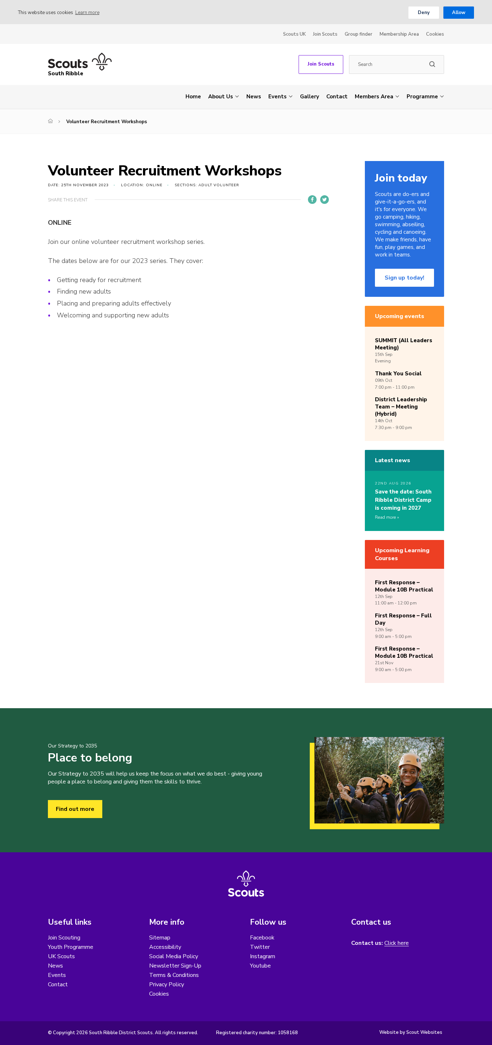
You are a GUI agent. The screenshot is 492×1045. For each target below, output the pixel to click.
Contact (337, 96)
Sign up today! (404, 278)
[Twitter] (324, 199)
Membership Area (399, 34)
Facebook (262, 938)
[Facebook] (312, 199)
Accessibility (165, 947)
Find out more (75, 809)
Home (193, 96)
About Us (220, 96)
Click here (396, 943)
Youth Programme (70, 947)
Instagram (262, 956)
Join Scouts (325, 34)
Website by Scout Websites (410, 1032)
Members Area (374, 96)
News (253, 96)
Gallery (309, 96)
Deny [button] (424, 12)
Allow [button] (458, 12)
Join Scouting (64, 938)
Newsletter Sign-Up (175, 966)
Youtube (260, 966)
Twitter (260, 947)
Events (277, 96)
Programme (422, 96)
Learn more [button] (87, 12)
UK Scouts (61, 956)
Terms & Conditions (174, 975)
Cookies (435, 34)
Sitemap (159, 938)
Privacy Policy (166, 984)
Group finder (358, 34)
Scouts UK (294, 34)
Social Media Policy (173, 956)
